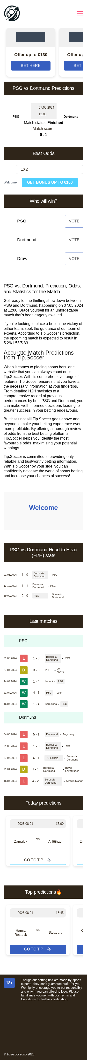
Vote (74, 221)
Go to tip (33, 860)
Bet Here (31, 66)
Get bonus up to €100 (50, 182)
